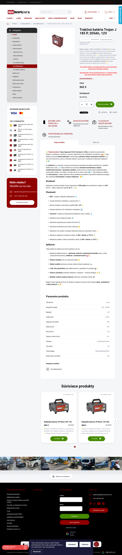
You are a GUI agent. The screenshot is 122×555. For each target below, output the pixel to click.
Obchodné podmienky (13, 494)
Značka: (84, 44)
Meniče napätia (17, 90)
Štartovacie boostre (18, 80)
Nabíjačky (15, 76)
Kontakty (9, 523)
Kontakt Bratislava (35, 2)
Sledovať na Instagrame (63, 476)
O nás (8, 511)
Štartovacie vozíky (18, 83)
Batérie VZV (16, 73)
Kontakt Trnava (22, 2)
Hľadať (69, 12)
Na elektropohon (18, 66)
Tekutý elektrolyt (18, 55)
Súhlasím (85, 544)
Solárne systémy (17, 97)
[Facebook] (90, 503)
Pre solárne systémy (19, 69)
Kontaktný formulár (22, 202)
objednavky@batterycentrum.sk (26, 192)
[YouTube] (99, 503)
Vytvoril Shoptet (96, 552)
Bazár (14, 94)
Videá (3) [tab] (96, 142)
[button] (74, 447)
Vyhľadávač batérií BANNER (15, 517)
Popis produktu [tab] (59, 142)
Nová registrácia (74, 522)
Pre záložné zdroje (18, 62)
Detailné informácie (86, 78)
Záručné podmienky (12, 526)
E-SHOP (14, 34)
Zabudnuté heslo (71, 527)
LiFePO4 (15, 59)
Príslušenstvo (17, 87)
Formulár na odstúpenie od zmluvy (17, 505)
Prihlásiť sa (74, 516)
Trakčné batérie (17, 48)
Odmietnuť (72, 544)
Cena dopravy (11, 520)
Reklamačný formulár (13, 508)
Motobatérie (16, 41)
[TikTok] (103, 503)
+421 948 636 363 (20, 196)
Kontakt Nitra (11, 2)
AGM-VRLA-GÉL (18, 52)
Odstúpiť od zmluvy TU (13, 529)
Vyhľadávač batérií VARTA (14, 514)
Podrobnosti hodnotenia (106, 39)
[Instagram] (94, 503)
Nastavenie (37, 552)
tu (53, 547)
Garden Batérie (17, 45)
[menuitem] (10, 18)
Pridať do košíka (103, 104)
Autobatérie (16, 38)
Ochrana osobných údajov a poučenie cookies (18, 501)
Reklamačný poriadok (13, 497)
